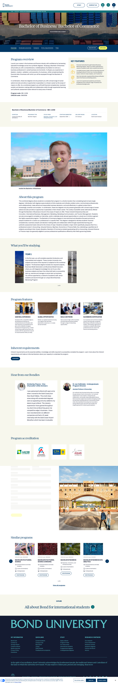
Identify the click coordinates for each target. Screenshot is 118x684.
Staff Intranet (39, 648)
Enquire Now (92, 48)
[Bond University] (7, 5)
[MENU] (114, 5)
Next (107, 561)
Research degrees (90, 646)
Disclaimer (14, 652)
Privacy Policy (15, 650)
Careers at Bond (15, 646)
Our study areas (64, 644)
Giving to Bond (15, 644)
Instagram (90, 677)
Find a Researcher (90, 642)
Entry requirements (47, 48)
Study (79, 5)
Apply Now (103, 48)
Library (37, 646)
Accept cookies (102, 680)
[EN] (103, 5)
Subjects (36, 48)
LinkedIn (87, 677)
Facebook (84, 677)
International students (66, 646)
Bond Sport (39, 644)
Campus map (39, 642)
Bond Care (14, 640)
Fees (57, 48)
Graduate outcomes (25, 48)
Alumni (87, 650)
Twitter (100, 677)
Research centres (90, 644)
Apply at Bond (64, 640)
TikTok (93, 677)
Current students (40, 640)
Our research (88, 640)
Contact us (93, 5)
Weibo (106, 677)
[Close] (115, 680)
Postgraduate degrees (66, 648)
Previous (11, 561)
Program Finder (64, 642)
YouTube (97, 677)
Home (12, 11)
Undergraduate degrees (67, 650)
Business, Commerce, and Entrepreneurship (50, 117)
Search (108, 5)
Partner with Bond (90, 648)
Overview (13, 48)
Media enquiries (15, 648)
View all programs (59, 585)
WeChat (103, 677)
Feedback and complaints (43, 650)
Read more (89, 664)
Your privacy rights (79, 680)
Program (17, 11)
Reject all (91, 680)
